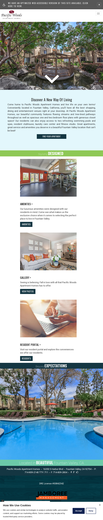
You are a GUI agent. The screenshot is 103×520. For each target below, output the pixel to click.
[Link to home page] (11, 14)
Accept (78, 511)
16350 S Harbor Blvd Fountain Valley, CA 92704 (68, 469)
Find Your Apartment (51, 136)
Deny (91, 511)
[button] (99, 5)
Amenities (26, 224)
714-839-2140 (36, 472)
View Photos (28, 291)
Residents (26, 358)
